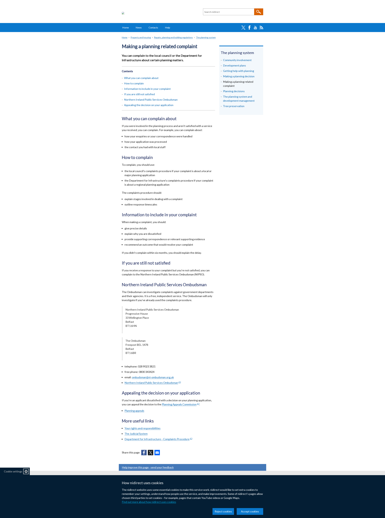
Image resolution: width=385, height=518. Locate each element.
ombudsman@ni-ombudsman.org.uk (153, 377)
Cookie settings (13, 471)
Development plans (234, 65)
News (139, 27)
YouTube (255, 28)
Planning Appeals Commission (180, 404)
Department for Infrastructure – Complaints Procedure (158, 439)
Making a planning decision (238, 76)
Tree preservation (233, 106)
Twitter (243, 28)
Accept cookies (250, 511)
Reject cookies (223, 511)
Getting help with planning (238, 70)
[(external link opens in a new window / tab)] (144, 452)
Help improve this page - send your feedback (148, 467)
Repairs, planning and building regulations (173, 37)
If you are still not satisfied (139, 94)
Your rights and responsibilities (142, 428)
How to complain (134, 83)
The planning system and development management (239, 98)
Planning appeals (134, 410)
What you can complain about (141, 78)
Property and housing (141, 37)
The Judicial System (136, 433)
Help (167, 27)
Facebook (249, 28)
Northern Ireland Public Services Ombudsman (151, 99)
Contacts (153, 27)
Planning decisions (234, 91)
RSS (261, 28)
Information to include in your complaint (147, 88)
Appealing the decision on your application (148, 105)
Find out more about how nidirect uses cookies (149, 502)
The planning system (206, 37)
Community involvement (237, 60)
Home (125, 27)
